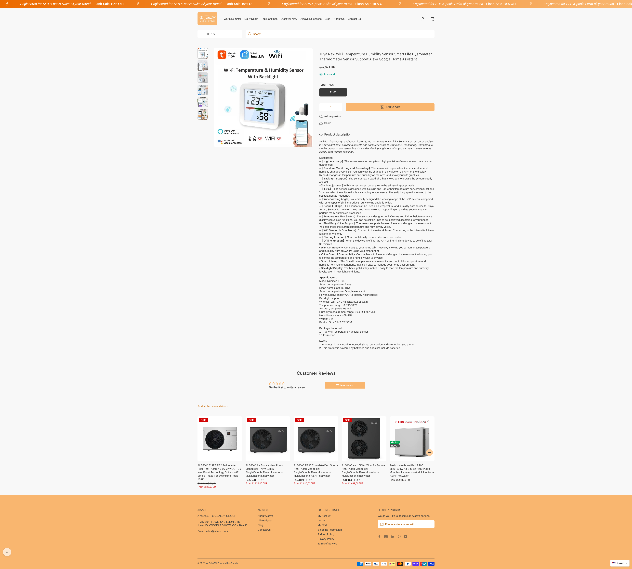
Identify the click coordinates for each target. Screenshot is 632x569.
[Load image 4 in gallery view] (203, 90)
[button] (432, 19)
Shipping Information (330, 529)
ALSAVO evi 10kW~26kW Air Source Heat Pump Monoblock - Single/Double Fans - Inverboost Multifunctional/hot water (363, 470)
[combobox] (340, 34)
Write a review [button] (345, 385)
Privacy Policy (326, 538)
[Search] (248, 34)
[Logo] (207, 19)
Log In (321, 520)
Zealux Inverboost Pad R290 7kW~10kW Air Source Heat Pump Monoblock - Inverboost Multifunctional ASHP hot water (412, 470)
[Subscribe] (430, 524)
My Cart (322, 525)
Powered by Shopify (227, 563)
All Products (265, 520)
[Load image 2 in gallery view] (203, 65)
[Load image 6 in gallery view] (203, 114)
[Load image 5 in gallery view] (203, 102)
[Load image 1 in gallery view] (203, 53)
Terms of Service (327, 543)
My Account (324, 515)
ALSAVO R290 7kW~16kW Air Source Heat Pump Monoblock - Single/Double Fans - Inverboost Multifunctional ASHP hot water (316, 470)
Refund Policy (326, 534)
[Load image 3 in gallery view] (203, 77)
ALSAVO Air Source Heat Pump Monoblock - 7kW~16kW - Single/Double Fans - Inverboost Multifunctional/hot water (264, 470)
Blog (260, 525)
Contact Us (264, 529)
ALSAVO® (211, 563)
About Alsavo (265, 515)
